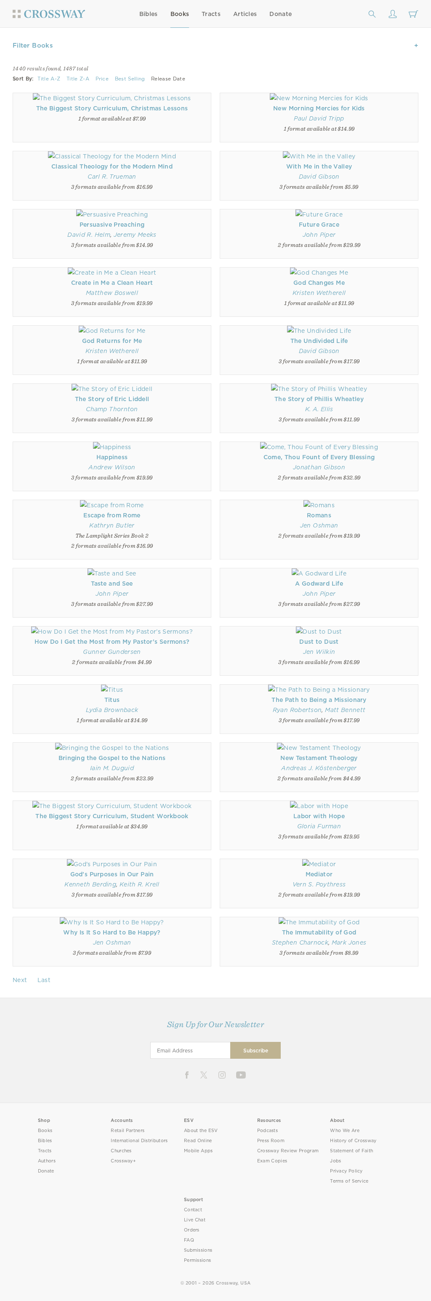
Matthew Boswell (112, 292)
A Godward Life (319, 583)
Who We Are (344, 1130)
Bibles (148, 14)
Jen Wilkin (319, 651)
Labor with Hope (319, 816)
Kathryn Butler (112, 525)
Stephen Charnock (300, 942)
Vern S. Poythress (319, 884)
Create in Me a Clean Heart (112, 282)
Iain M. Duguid (112, 768)
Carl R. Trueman (112, 176)
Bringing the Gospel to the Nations (112, 758)
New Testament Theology (318, 758)
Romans (319, 515)
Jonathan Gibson (319, 467)
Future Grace (319, 224)
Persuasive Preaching (112, 224)
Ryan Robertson (297, 710)
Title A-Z (48, 79)
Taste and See (112, 583)
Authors (47, 1161)
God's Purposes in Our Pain (112, 874)
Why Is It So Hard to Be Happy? (111, 932)
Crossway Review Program (288, 1151)
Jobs (335, 1161)
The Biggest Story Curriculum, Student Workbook (111, 816)
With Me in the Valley (319, 166)
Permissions (197, 1260)
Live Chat (194, 1220)
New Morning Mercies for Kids (319, 108)
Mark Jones (349, 942)
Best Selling (130, 79)
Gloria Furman (319, 826)
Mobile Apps (198, 1151)
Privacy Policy (346, 1171)
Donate (280, 14)
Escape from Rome (111, 515)
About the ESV (201, 1130)
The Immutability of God (319, 932)
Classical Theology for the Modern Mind (112, 166)
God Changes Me (319, 282)
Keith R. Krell (140, 884)
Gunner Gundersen (112, 651)
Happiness (112, 457)
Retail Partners (127, 1130)
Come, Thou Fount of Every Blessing (319, 457)
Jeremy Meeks (135, 234)
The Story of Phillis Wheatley (319, 399)
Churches (121, 1151)
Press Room (271, 1140)
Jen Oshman (319, 525)
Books (179, 14)
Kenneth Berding (90, 884)
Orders (192, 1230)
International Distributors (139, 1140)
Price (102, 79)
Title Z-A (78, 79)
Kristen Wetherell (319, 292)
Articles (245, 14)
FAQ (189, 1240)
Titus (112, 699)
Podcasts (267, 1130)
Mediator (319, 874)
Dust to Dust (318, 641)
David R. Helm (88, 234)
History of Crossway (353, 1140)
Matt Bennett (345, 710)
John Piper (319, 234)
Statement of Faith (351, 1151)
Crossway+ (123, 1161)
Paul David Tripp (319, 118)
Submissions (198, 1250)
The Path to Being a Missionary (319, 699)
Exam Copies (272, 1161)
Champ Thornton (112, 409)
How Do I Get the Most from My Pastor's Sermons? (112, 641)
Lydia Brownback (112, 710)
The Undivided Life (319, 340)
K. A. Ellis (319, 409)
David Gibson (319, 176)
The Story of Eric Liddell (112, 399)
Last (44, 980)
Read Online (198, 1140)
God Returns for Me (112, 340)
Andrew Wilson (111, 467)
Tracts (211, 14)
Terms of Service (349, 1181)
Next (20, 980)
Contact (193, 1210)
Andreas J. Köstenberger (319, 768)
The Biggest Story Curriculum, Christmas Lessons (112, 108)
